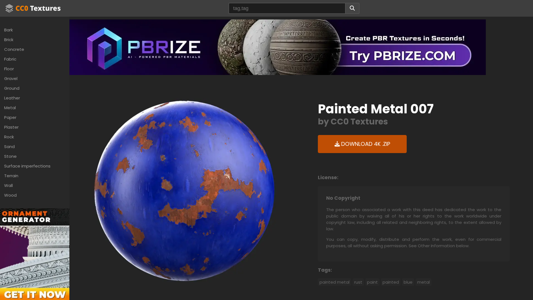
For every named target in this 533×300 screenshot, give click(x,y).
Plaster (11, 127)
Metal (10, 108)
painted (391, 282)
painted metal (335, 282)
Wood (10, 195)
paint (372, 282)
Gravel (10, 78)
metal (423, 282)
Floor (9, 69)
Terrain (11, 176)
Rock (9, 137)
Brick (8, 39)
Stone (10, 156)
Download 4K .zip (365, 144)
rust (358, 282)
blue (408, 282)
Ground (11, 88)
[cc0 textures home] (33, 8)
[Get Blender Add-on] (34, 260)
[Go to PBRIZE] (277, 47)
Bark (8, 30)
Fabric (10, 59)
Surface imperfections (27, 166)
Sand (9, 146)
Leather (12, 98)
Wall (8, 185)
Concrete (14, 49)
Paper (10, 117)
